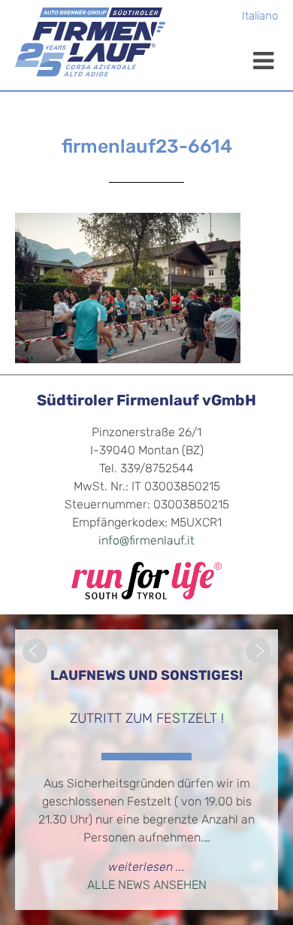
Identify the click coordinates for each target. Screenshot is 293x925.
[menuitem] (260, 17)
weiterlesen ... (146, 868)
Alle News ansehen (147, 886)
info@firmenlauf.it (146, 541)
